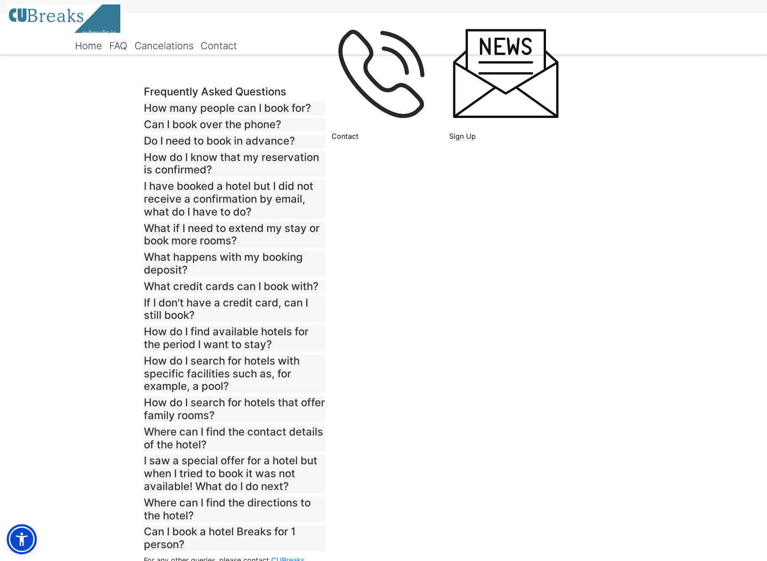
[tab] (234, 108)
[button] (234, 108)
